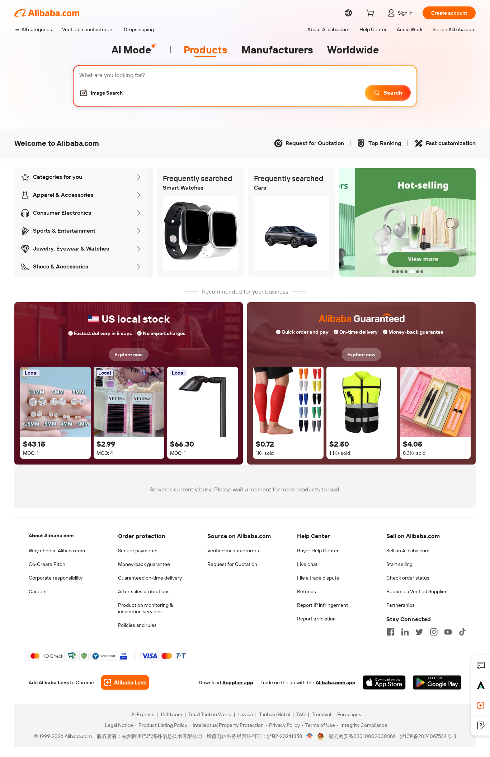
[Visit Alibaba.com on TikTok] (462, 632)
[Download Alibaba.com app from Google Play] (437, 682)
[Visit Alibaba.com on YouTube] (448, 632)
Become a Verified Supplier (416, 591)
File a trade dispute (318, 578)
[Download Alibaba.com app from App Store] (384, 682)
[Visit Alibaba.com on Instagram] (433, 632)
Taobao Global (274, 714)
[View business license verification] (309, 736)
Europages (349, 714)
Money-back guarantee (144, 564)
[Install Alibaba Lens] (480, 705)
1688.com (171, 714)
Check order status (407, 578)
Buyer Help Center (318, 550)
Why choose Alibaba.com (57, 550)
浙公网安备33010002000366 (362, 736)
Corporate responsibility (56, 578)
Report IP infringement (322, 605)
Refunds (306, 591)
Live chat (307, 564)
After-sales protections (144, 591)
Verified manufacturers (233, 550)
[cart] (371, 14)
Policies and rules (137, 625)
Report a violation (316, 619)
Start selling (399, 564)
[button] (101, 93)
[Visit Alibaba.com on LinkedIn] (405, 632)
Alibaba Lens (54, 682)
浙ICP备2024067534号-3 (428, 736)
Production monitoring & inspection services (145, 608)
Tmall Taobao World (209, 714)
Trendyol (321, 714)
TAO (301, 714)
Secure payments (137, 550)
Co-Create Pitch (47, 564)
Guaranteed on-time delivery (150, 578)
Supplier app (237, 682)
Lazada (245, 714)
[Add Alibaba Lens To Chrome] (125, 682)
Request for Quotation (232, 564)
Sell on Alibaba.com (407, 550)
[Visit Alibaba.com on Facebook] (390, 632)
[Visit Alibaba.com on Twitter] (419, 632)
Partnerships (400, 605)
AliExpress (142, 714)
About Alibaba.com (51, 535)
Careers (38, 591)
